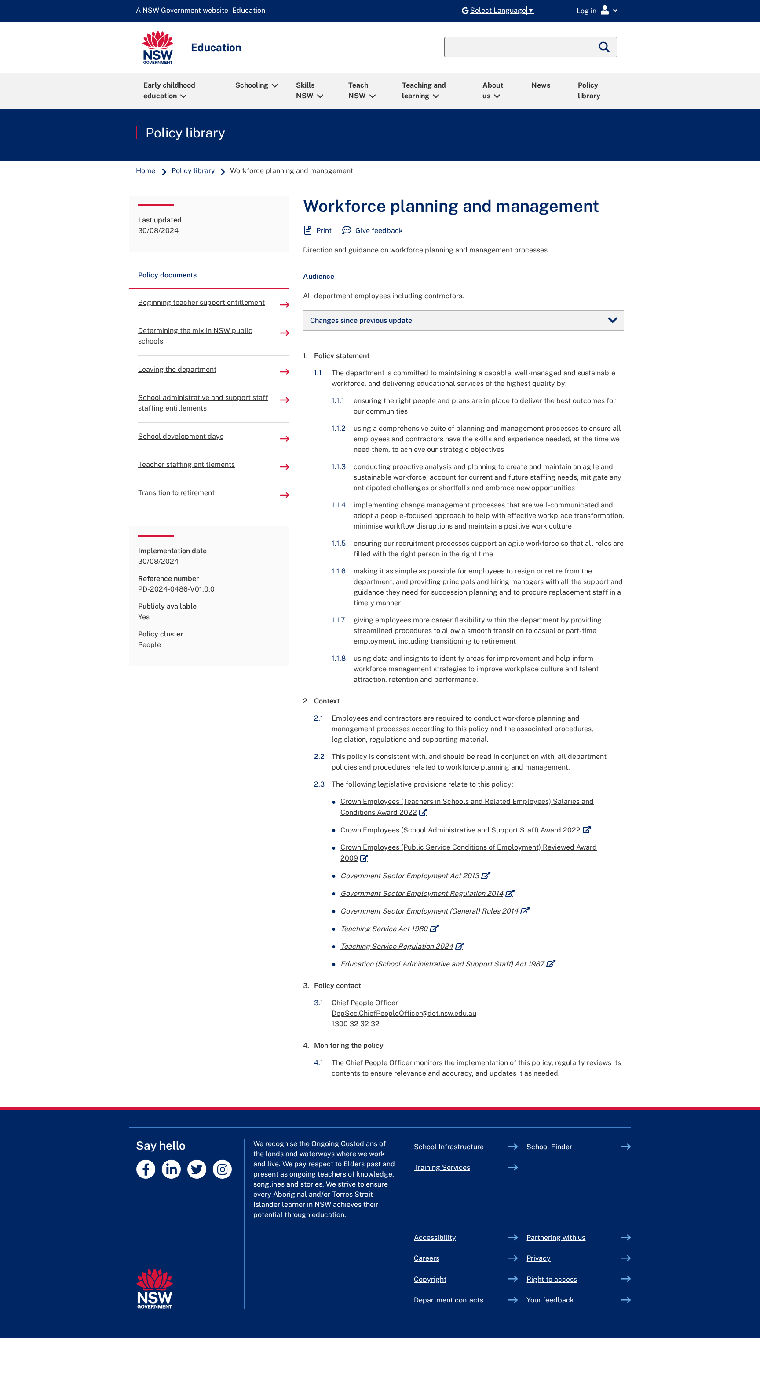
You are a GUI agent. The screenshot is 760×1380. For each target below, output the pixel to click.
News (540, 85)
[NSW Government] (154, 1289)
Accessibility (435, 1237)
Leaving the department (177, 369)
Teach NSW (358, 90)
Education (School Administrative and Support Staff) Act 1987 (447, 964)
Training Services (461, 1167)
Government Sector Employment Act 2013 (414, 876)
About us (493, 90)
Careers (426, 1258)
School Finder (549, 1147)
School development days (180, 436)
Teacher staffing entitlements (186, 464)
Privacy (538, 1258)
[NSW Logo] (157, 47)
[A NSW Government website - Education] (203, 10)
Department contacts (448, 1300)
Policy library (589, 90)
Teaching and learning (424, 90)
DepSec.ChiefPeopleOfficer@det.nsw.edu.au (404, 1013)
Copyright (430, 1279)
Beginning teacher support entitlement (201, 302)
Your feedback (550, 1300)
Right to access (551, 1279)
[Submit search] (605, 47)
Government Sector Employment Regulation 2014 (426, 893)
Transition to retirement (176, 492)
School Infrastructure (461, 1147)
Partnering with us (555, 1237)
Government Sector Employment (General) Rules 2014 (434, 911)
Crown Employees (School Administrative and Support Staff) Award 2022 (465, 830)
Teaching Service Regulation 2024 (401, 946)
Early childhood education (169, 90)
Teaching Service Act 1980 (389, 929)
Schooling (251, 85)
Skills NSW (305, 90)
